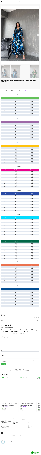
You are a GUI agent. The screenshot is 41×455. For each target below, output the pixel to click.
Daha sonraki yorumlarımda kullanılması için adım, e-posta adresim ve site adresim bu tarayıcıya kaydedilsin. (18, 361)
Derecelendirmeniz (5, 336)
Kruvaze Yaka (30, 423)
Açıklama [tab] (12, 90)
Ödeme (14, 423)
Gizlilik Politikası (23, 422)
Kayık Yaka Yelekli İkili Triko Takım (8, 405)
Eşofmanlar (30, 426)
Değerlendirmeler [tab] (22, 90)
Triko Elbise (7, 404)
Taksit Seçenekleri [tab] (7, 90)
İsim (2, 350)
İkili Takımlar (30, 422)
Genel (5, 403)
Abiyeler (29, 424)
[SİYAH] (5, 409)
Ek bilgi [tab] (17, 90)
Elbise (6, 4)
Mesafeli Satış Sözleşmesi (23, 421)
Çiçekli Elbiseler (17, 370)
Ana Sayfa (2, 4)
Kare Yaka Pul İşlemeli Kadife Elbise (26, 405)
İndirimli (29, 427)
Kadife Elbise (25, 404)
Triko (29, 421)
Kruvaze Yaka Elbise (11, 4)
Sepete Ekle (3, 410)
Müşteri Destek (15, 422)
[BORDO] (39, 410)
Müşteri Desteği (23, 424)
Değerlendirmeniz (4, 339)
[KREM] (3, 409)
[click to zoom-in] (20, 35)
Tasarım (29, 425)
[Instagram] (2, 433)
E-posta (2, 355)
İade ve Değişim (23, 423)
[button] (38, 2)
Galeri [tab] (2, 90)
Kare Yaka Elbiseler (10, 403)
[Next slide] (38, 35)
